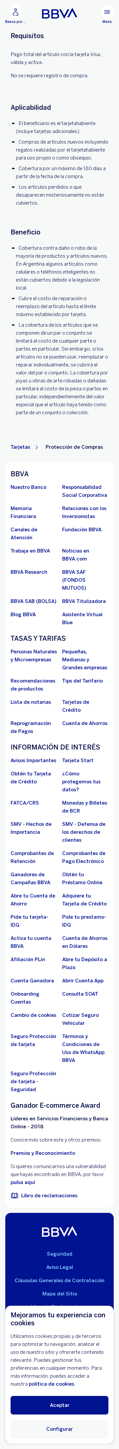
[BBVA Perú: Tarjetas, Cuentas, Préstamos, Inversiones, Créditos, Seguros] (59, 13)
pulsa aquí (23, 1182)
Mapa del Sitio (59, 1294)
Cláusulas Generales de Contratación (59, 1281)
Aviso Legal (59, 1267)
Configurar (59, 1429)
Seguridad (59, 1254)
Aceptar (59, 1405)
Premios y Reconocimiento (43, 1153)
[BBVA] (59, 1231)
